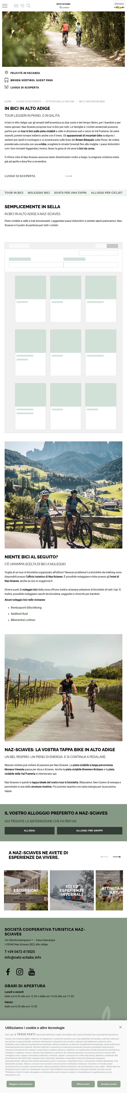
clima (10, 157)
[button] (120, 1027)
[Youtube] (31, 973)
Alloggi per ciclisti (107, 192)
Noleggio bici (39, 192)
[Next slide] (117, 857)
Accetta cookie (109, 1084)
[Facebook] (8, 972)
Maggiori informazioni (20, 1084)
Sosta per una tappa (70, 192)
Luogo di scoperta (20, 176)
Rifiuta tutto (83, 1084)
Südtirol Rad (19, 613)
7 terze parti (25, 1034)
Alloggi (29, 830)
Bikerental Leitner (23, 620)
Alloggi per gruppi (89, 830)
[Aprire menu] (4, 6)
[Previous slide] (104, 857)
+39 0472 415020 (21, 952)
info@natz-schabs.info (23, 957)
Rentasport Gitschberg (26, 607)
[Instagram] (19, 972)
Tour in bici (14, 192)
